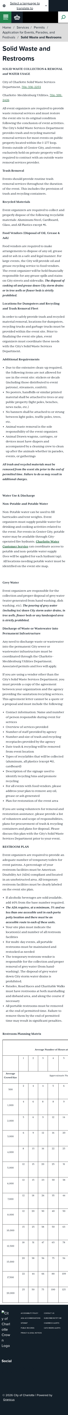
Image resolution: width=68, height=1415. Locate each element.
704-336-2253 (31, 87)
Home (6, 27)
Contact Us (49, 1313)
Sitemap (24, 1323)
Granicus (9, 1399)
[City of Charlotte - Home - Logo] (17, 17)
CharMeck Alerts (51, 1323)
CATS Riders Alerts (52, 1328)
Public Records (27, 1328)
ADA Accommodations (30, 1318)
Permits (40, 27)
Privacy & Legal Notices (31, 1333)
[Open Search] (63, 17)
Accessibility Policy (29, 1313)
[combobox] (24, 5)
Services (23, 27)
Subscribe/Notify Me (53, 1318)
